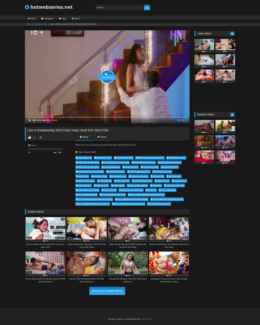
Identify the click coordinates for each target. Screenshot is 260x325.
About (85, 137)
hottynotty (152, 190)
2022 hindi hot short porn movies (151, 158)
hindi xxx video (102, 185)
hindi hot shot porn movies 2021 (90, 171)
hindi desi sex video (112, 167)
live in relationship (168, 190)
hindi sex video (175, 176)
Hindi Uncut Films (104, 158)
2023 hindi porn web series (144, 162)
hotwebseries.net (51, 7)
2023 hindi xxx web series (88, 167)
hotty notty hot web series (88, 190)
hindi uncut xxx (180, 181)
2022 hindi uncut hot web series (116, 162)
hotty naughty (119, 185)
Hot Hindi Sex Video (125, 158)
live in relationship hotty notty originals (133, 199)
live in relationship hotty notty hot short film (95, 199)
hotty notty (157, 185)
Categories (48, 18)
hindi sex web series (86, 181)
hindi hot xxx (83, 176)
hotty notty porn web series (132, 190)
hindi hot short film (170, 167)
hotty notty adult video (175, 185)
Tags (64, 18)
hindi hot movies (131, 167)
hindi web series (84, 185)
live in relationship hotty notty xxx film (129, 204)
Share (103, 137)
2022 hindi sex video (177, 158)
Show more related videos (107, 290)
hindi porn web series (139, 176)
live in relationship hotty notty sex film (168, 199)
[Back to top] (252, 317)
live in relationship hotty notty (113, 195)
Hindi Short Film (41, 24)
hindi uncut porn (123, 181)
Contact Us (147, 319)
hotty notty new (110, 190)
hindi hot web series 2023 (140, 171)
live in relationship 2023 (87, 195)
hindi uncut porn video (143, 181)
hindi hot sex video (150, 167)
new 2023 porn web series (160, 204)
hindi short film (105, 181)
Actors (77, 18)
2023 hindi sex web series (171, 162)
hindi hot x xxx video (163, 171)
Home (33, 18)
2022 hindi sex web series (88, 162)
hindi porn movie (100, 176)
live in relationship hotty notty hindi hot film (147, 195)
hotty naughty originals (138, 185)
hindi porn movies (119, 176)
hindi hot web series (116, 171)
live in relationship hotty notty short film (93, 204)
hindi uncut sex (163, 181)
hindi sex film (158, 176)
